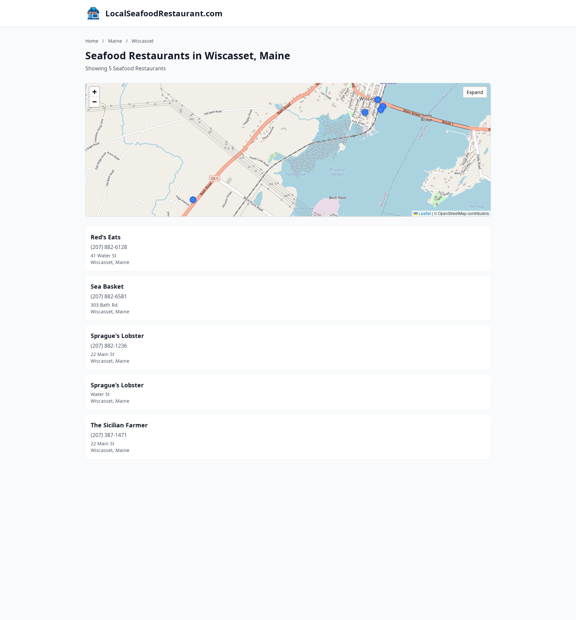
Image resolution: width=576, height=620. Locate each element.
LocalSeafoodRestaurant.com (164, 13)
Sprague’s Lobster (117, 385)
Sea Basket (107, 286)
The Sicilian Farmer (119, 425)
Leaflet (424, 213)
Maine (115, 41)
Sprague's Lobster (117, 336)
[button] (377, 99)
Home (91, 41)
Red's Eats (106, 237)
